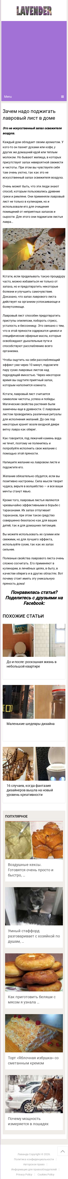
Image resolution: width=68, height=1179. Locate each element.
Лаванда (23, 1154)
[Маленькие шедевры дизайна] (34, 702)
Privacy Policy (24, 1174)
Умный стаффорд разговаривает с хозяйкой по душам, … (34, 936)
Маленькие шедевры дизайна (31, 724)
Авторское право (34, 1164)
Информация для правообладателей (34, 1169)
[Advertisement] (34, 56)
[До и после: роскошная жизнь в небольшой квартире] (34, 640)
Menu (8, 96)
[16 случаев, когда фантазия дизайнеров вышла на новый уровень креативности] (34, 764)
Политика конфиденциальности (34, 1159)
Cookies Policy (46, 1174)
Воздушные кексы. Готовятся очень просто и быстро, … (30, 869)
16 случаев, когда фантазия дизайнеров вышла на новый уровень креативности (30, 790)
